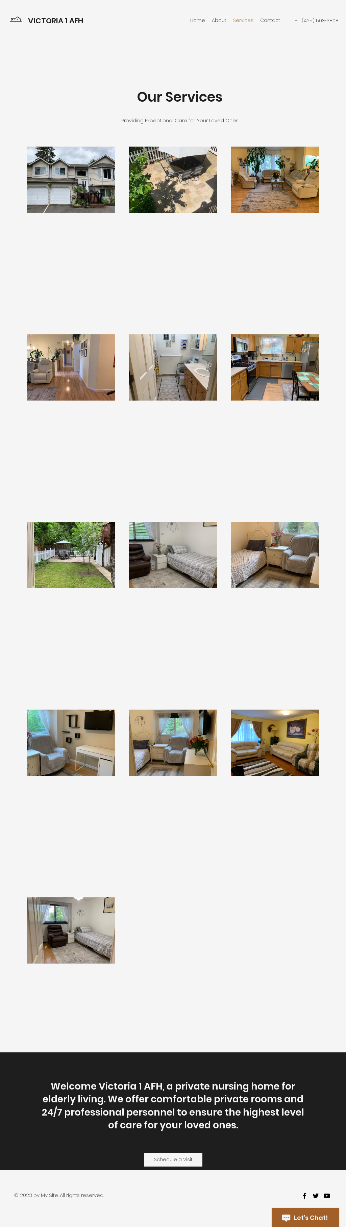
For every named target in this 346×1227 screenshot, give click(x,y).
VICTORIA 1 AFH (56, 21)
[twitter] (316, 1196)
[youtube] (327, 1196)
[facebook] (304, 1196)
